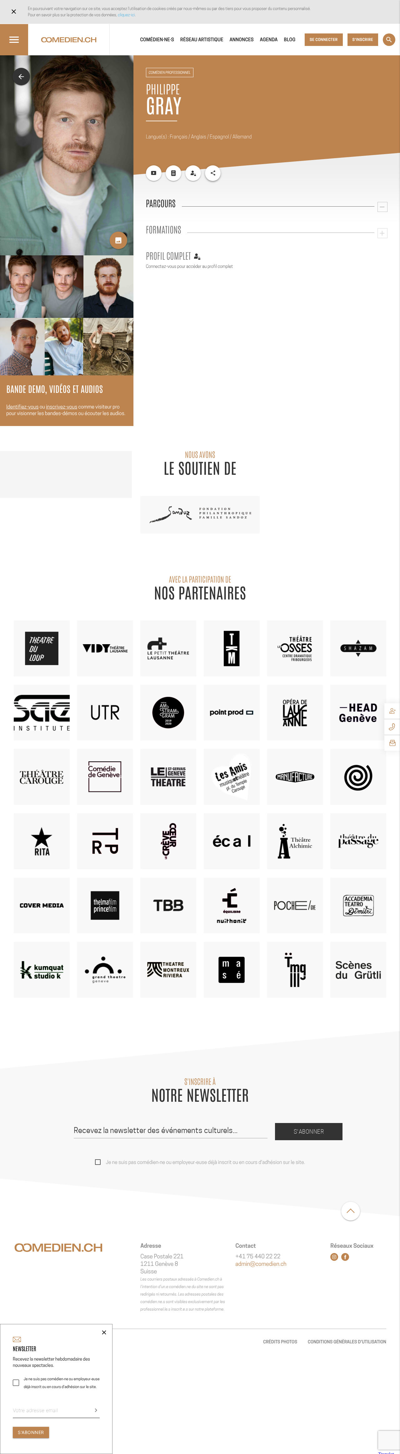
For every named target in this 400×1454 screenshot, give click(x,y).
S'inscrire (362, 39)
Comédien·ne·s (157, 40)
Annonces (241, 40)
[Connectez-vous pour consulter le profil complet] (193, 173)
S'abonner (309, 1131)
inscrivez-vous (61, 407)
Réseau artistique (201, 40)
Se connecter (324, 39)
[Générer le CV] (173, 173)
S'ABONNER (31, 1432)
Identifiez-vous (22, 407)
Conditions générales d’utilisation (347, 1342)
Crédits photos (280, 1342)
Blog (290, 40)
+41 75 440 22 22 (257, 1256)
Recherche (389, 39)
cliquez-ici (126, 15)
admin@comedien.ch (260, 1264)
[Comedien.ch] (69, 39)
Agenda (269, 40)
